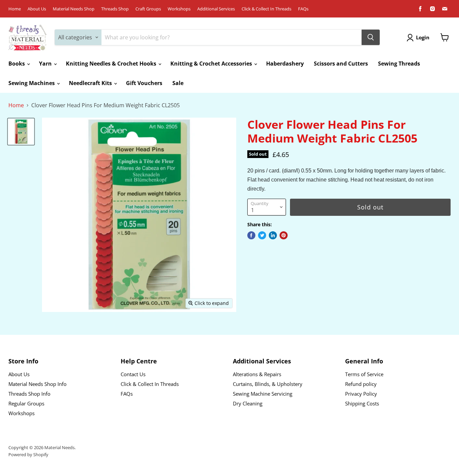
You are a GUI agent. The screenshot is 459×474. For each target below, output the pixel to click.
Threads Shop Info (29, 393)
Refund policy (361, 384)
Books (17, 63)
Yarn (46, 63)
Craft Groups (148, 8)
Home (14, 8)
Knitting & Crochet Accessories (211, 63)
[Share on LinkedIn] (273, 235)
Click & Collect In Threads (266, 8)
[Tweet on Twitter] (262, 235)
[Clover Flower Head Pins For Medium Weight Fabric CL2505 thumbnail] (21, 131)
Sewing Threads (399, 63)
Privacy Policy (361, 393)
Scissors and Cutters (341, 63)
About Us (37, 8)
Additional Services (216, 8)
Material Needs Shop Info (37, 384)
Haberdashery (285, 63)
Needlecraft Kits (91, 83)
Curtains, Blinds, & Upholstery (267, 384)
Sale (177, 83)
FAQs (303, 8)
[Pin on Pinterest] (284, 235)
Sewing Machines (32, 83)
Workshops (179, 8)
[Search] (371, 37)
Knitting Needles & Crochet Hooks (112, 63)
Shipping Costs (362, 403)
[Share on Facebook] (251, 235)
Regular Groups (26, 403)
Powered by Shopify (28, 454)
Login (422, 37)
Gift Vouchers (144, 83)
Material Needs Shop (73, 8)
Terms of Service (364, 374)
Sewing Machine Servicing (262, 393)
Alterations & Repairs (257, 374)
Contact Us (133, 374)
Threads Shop (115, 8)
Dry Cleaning (247, 403)
